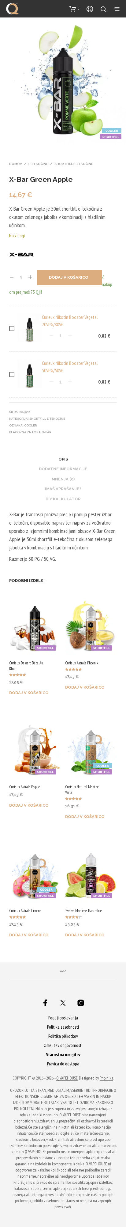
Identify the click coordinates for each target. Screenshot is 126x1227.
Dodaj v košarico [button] (29, 692)
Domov (15, 164)
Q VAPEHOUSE (67, 1078)
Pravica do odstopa (63, 1064)
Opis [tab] (63, 459)
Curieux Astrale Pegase (24, 786)
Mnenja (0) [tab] (63, 479)
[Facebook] (45, 1003)
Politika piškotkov (63, 1036)
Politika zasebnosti (63, 1027)
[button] (74, 9)
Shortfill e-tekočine (73, 164)
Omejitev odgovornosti (63, 1045)
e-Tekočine (38, 164)
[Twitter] (63, 1003)
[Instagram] (80, 1003)
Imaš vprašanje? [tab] (63, 489)
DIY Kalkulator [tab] (63, 499)
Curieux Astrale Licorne (25, 910)
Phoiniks (106, 1078)
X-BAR (46, 432)
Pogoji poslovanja (63, 1018)
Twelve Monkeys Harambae (83, 910)
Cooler (30, 425)
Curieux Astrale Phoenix (81, 663)
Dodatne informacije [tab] (63, 469)
